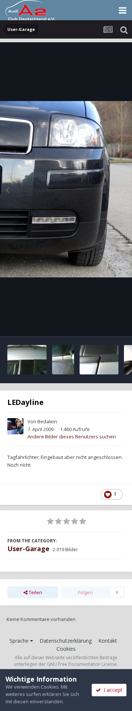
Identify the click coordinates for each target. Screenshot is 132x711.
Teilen (34, 592)
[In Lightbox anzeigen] (66, 189)
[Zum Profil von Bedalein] (15, 426)
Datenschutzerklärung (66, 640)
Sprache (20, 640)
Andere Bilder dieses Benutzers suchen (71, 436)
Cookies (66, 648)
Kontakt (107, 640)
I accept (111, 689)
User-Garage (28, 548)
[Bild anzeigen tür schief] (27, 359)
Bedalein (47, 421)
